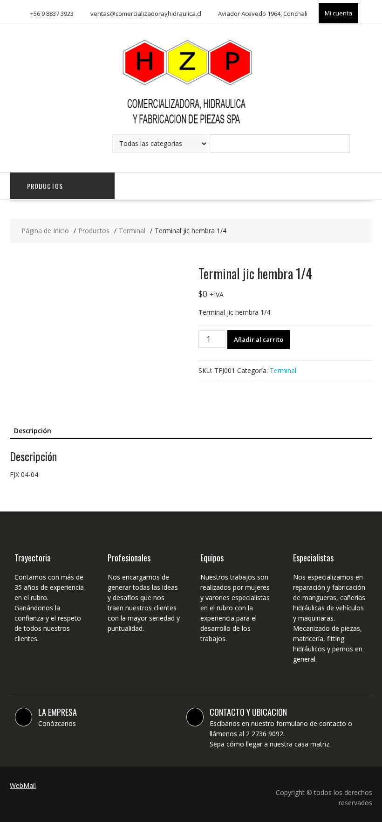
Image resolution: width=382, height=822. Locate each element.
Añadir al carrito (258, 339)
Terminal (283, 370)
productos (45, 186)
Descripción (32, 430)
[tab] (32, 430)
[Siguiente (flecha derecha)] (365, 411)
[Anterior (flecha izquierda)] (16, 411)
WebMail (23, 785)
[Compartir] (351, 10)
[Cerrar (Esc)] (372, 10)
